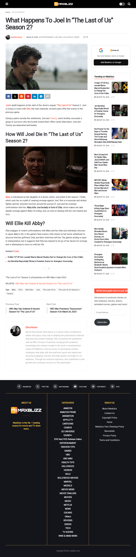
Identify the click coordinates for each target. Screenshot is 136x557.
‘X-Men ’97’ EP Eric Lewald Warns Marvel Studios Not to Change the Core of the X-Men (45, 257)
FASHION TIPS (68, 447)
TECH (68, 528)
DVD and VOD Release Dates (68, 439)
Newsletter (109, 431)
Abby (14, 290)
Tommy (53, 118)
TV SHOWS (68, 532)
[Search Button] (129, 4)
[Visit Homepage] (63, 4)
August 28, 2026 (102, 245)
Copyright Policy (109, 417)
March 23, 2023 (32, 37)
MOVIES (68, 497)
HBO (68, 454)
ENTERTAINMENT (18, 12)
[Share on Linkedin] (34, 96)
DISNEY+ (68, 435)
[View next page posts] (49, 268)
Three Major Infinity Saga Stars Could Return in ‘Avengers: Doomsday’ (101, 211)
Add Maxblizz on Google (111, 62)
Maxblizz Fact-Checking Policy (109, 426)
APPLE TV (68, 420)
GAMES (67, 451)
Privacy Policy (109, 435)
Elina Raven (18, 37)
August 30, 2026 (102, 97)
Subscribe (102, 322)
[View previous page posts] (44, 268)
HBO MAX (58, 37)
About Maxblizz (109, 408)
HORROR (68, 470)
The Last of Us (49, 290)
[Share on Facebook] (8, 96)
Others (68, 516)
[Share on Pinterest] (28, 96)
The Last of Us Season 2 (69, 290)
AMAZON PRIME (68, 412)
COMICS (68, 427)
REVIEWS (67, 520)
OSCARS (68, 512)
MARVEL (68, 481)
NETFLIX (68, 505)
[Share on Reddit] (21, 96)
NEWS (68, 509)
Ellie (28, 108)
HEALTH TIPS (67, 462)
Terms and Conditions (109, 440)
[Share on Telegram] (41, 96)
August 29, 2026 (102, 146)
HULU (68, 474)
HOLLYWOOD (68, 37)
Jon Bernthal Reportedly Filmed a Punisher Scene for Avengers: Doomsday (40, 261)
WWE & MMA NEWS (68, 536)
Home (8, 12)
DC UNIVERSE (68, 431)
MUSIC (68, 501)
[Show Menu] (7, 4)
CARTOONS (68, 423)
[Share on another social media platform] (47, 96)
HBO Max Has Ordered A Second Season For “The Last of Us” (44, 283)
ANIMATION (68, 416)
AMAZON (67, 408)
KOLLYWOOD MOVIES (68, 478)
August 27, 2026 (102, 274)
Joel (38, 290)
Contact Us (110, 413)
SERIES (76, 37)
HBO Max (29, 290)
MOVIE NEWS (67, 489)
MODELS (68, 485)
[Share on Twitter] (15, 96)
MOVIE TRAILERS (68, 493)
